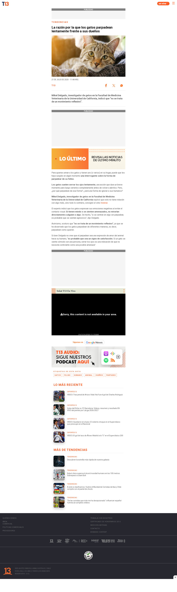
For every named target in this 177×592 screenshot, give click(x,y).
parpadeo (111, 375)
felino (67, 375)
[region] (88, 586)
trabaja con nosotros (101, 518)
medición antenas (98, 525)
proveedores (9, 531)
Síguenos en (78, 342)
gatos (58, 375)
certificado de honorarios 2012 (105, 522)
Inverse (104, 203)
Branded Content (98, 532)
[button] (106, 85)
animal (88, 375)
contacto (95, 528)
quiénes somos (9, 518)
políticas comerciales (13, 527)
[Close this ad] (175, 577)
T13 (53, 85)
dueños (99, 375)
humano (78, 375)
